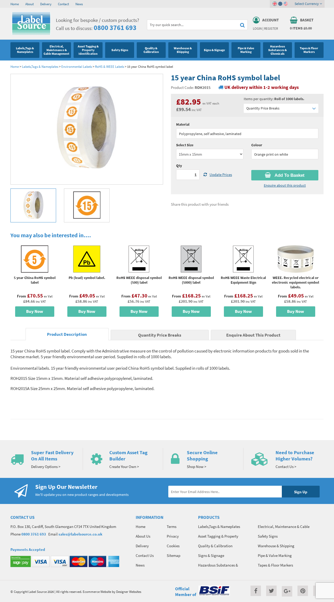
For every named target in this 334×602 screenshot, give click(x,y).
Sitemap (173, 555)
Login (257, 28)
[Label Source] (31, 34)
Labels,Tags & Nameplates (40, 66)
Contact (63, 4)
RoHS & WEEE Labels (109, 66)
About (29, 4)
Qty (179, 165)
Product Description (67, 334)
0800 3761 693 (115, 27)
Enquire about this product (285, 185)
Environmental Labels (76, 66)
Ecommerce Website (97, 591)
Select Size (184, 145)
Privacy (173, 536)
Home (14, 4)
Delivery (45, 4)
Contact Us (145, 555)
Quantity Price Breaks (262, 108)
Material (182, 124)
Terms (171, 526)
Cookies (173, 545)
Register (271, 28)
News (79, 4)
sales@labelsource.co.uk (80, 534)
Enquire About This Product (253, 335)
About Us (143, 536)
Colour (256, 145)
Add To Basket (289, 175)
